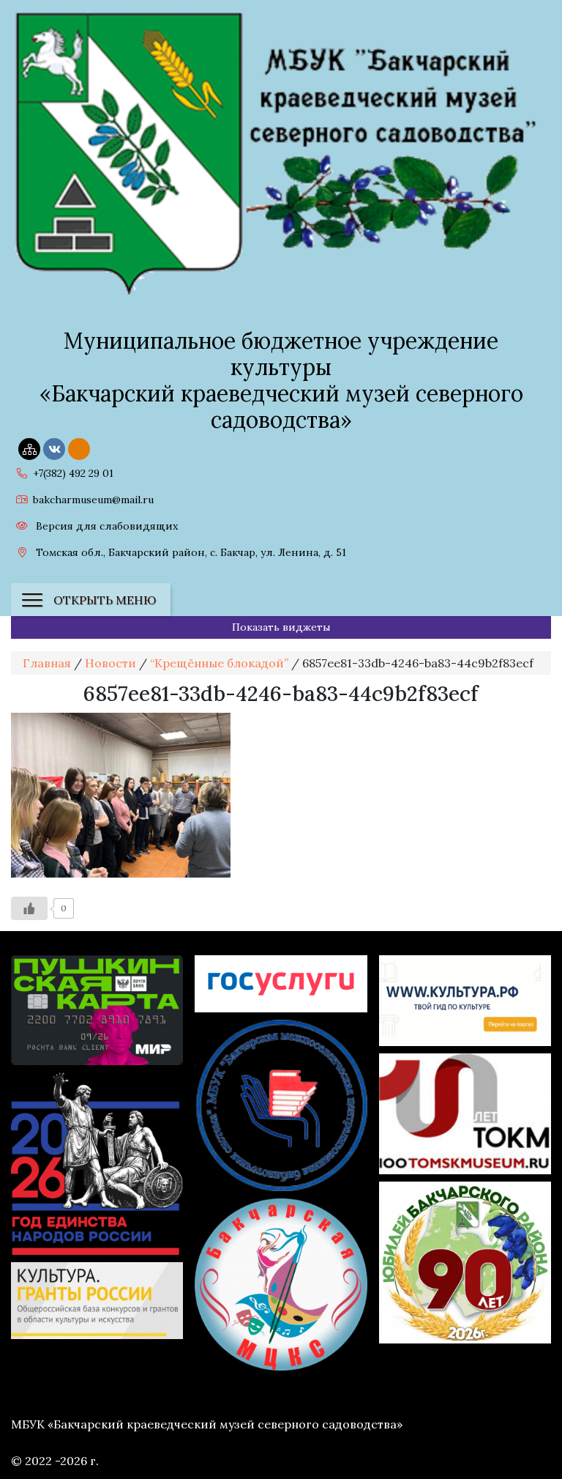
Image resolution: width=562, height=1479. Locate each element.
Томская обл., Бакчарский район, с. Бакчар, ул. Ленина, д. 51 (189, 552)
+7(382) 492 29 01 (73, 473)
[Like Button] (29, 908)
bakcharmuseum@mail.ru (93, 499)
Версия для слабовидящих (105, 526)
